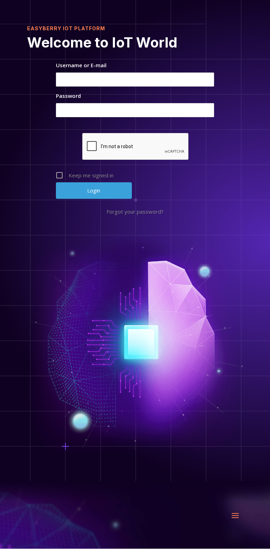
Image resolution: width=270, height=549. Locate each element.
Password (68, 95)
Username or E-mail (81, 65)
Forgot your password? (135, 211)
